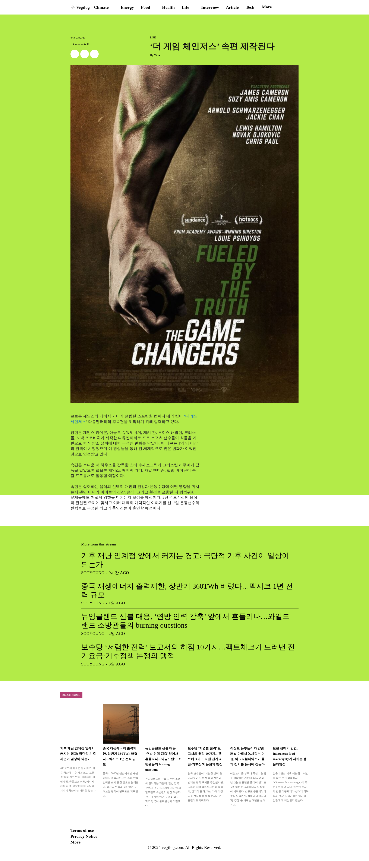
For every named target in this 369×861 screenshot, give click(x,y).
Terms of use (82, 830)
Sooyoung (92, 572)
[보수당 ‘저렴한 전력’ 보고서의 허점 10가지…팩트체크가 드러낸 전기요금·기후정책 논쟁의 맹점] (206, 724)
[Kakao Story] (84, 54)
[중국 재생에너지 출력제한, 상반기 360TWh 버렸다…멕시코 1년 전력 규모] (121, 724)
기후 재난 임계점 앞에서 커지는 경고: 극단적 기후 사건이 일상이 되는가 (78, 754)
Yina (157, 55)
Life (153, 37)
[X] (74, 54)
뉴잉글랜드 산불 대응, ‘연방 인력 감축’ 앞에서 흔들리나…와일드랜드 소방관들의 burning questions (163, 759)
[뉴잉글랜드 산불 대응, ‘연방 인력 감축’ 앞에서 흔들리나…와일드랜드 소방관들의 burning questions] (163, 724)
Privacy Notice (83, 836)
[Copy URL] (94, 54)
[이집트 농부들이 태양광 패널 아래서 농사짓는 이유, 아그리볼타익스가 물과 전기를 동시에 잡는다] (248, 724)
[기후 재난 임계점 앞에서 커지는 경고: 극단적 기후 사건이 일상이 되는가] (78, 724)
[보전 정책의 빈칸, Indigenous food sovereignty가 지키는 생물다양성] (291, 724)
